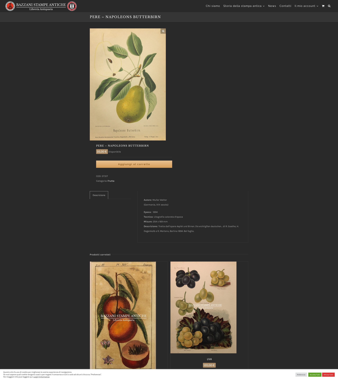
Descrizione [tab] (99, 195)
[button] (329, 6)
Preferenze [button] (301, 375)
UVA (209, 359)
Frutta (111, 180)
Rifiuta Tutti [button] (328, 375)
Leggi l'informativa (41, 377)
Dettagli (136, 320)
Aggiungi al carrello (134, 164)
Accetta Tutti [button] (315, 375)
